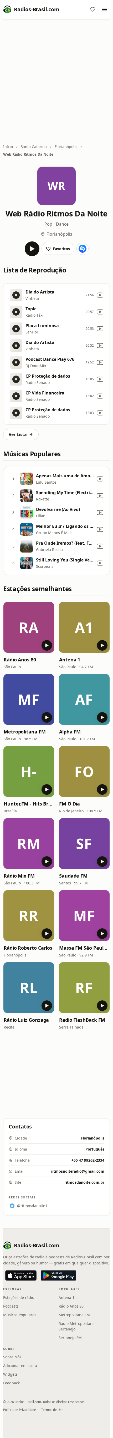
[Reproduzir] (32, 248)
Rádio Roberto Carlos (28, 948)
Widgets (10, 1374)
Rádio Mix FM (19, 876)
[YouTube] (100, 295)
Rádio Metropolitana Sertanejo (77, 1326)
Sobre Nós (12, 1356)
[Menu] (104, 9)
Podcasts (11, 1306)
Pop (48, 224)
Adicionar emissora (20, 1365)
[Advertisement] (56, 82)
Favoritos (61, 248)
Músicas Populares (19, 1314)
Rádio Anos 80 (20, 659)
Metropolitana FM (25, 731)
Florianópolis (66, 146)
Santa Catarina (34, 146)
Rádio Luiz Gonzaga (26, 1020)
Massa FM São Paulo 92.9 (84, 948)
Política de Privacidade (19, 1409)
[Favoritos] (92, 9)
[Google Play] (58, 1275)
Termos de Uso (52, 1409)
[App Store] (21, 1275)
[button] (28, 627)
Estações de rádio (18, 1297)
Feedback (11, 1382)
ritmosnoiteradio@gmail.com (77, 1171)
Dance (62, 224)
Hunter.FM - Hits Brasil (29, 804)
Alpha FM (70, 731)
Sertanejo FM (70, 1337)
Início (8, 146)
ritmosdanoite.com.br (84, 1182)
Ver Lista (18, 434)
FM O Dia (69, 804)
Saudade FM (73, 876)
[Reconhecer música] (82, 249)
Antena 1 (69, 659)
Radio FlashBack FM (82, 1020)
